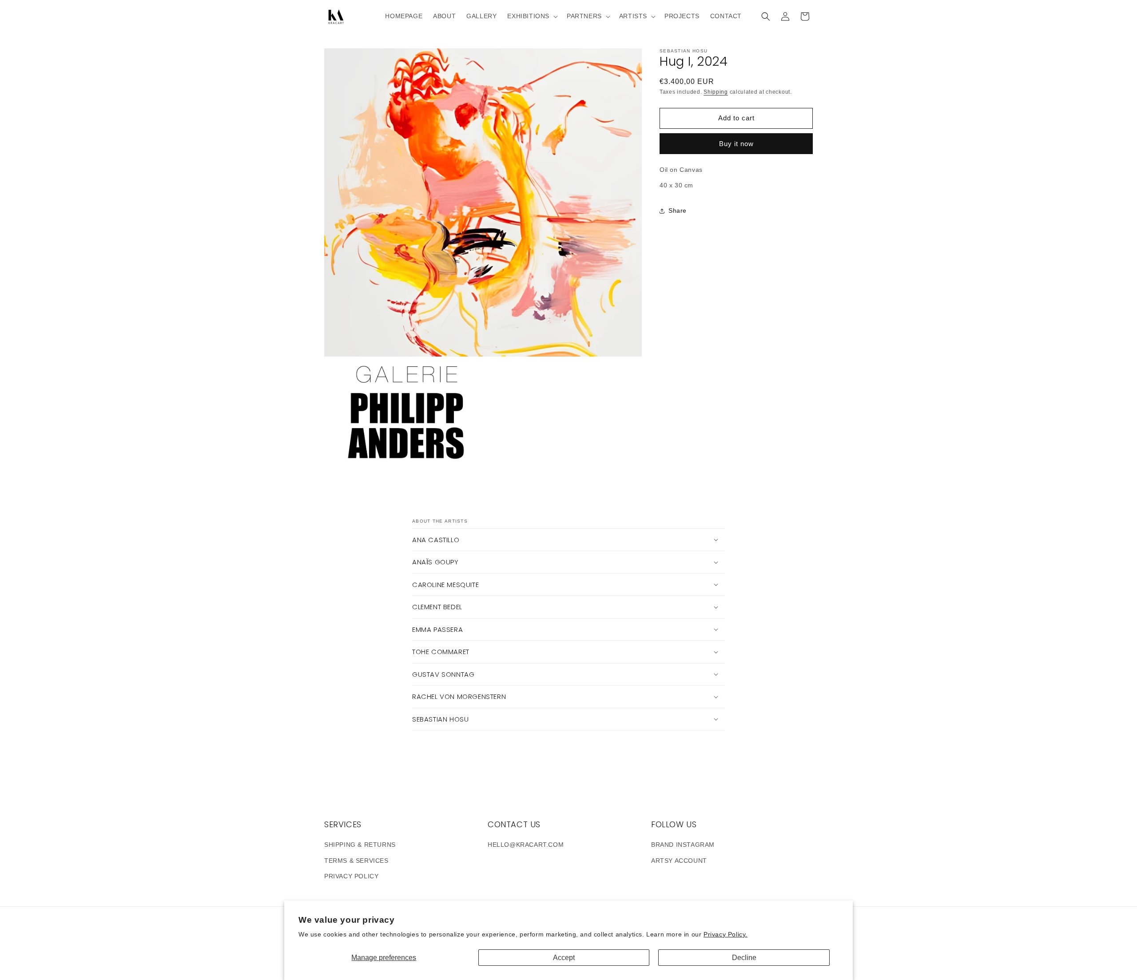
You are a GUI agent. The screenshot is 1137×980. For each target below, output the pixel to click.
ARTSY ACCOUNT (679, 860)
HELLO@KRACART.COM (526, 844)
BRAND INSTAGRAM (683, 844)
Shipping (716, 92)
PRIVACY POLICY (351, 876)
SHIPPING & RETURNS (360, 844)
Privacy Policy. (725, 934)
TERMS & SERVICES (356, 860)
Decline (744, 957)
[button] (531, 16)
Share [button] (677, 210)
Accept (564, 957)
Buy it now (736, 143)
